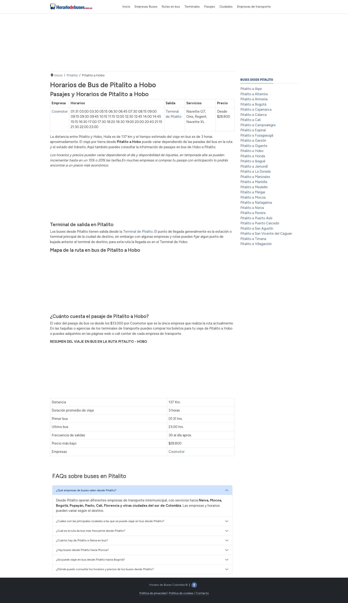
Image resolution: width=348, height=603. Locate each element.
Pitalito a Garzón (253, 140)
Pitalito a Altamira (254, 94)
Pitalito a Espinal (253, 130)
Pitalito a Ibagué (252, 161)
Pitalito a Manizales (255, 177)
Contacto (202, 593)
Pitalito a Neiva (252, 208)
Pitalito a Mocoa (253, 197)
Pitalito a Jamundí (254, 166)
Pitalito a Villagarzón (256, 244)
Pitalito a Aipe (251, 89)
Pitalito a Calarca (253, 115)
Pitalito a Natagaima (256, 202)
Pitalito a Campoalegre (258, 125)
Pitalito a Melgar (252, 192)
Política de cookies (181, 593)
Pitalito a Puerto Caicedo (259, 223)
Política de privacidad (153, 593)
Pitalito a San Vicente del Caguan (266, 233)
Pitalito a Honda (252, 156)
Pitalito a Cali (250, 120)
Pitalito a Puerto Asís (256, 218)
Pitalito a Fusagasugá (256, 135)
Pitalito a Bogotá (253, 104)
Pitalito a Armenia (254, 99)
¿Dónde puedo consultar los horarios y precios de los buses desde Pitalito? (105, 569)
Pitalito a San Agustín (256, 228)
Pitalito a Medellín (254, 187)
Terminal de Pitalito (138, 231)
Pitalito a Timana (253, 239)
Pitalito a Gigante (253, 146)
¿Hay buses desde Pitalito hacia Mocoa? (82, 550)
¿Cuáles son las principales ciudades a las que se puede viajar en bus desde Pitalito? (110, 521)
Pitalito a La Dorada (255, 171)
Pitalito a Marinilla (253, 182)
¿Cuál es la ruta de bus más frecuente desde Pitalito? (90, 530)
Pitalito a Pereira (253, 213)
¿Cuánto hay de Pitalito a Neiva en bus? (82, 540)
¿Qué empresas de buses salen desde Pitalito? (86, 490)
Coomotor (60, 111)
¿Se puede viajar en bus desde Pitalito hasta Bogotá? (90, 559)
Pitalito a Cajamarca (256, 109)
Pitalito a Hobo (251, 151)
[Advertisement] (142, 42)
